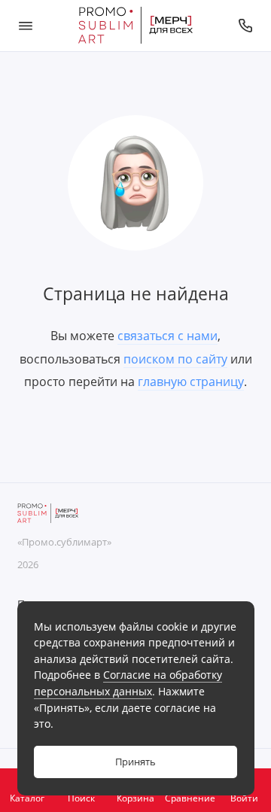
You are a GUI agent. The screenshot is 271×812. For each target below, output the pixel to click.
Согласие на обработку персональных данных (128, 683)
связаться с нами (167, 335)
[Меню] (25, 25)
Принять (135, 762)
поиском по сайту (175, 359)
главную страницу (191, 381)
